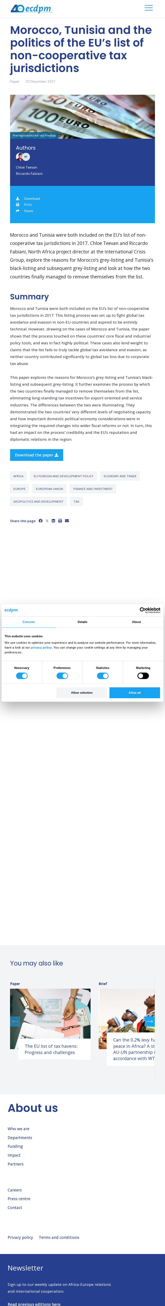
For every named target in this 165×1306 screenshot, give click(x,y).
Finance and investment (93, 489)
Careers (15, 1190)
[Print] (60, 520)
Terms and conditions (59, 1237)
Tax (76, 501)
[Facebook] (40, 520)
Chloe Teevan (26, 167)
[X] (47, 520)
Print (28, 204)
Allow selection (82, 692)
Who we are (18, 1128)
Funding (15, 1146)
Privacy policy (20, 1237)
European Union (49, 489)
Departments (20, 1137)
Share (28, 210)
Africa (18, 476)
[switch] (62, 676)
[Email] (67, 520)
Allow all (135, 692)
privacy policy (41, 647)
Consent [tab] (29, 622)
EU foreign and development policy (63, 476)
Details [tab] (83, 622)
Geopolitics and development (38, 501)
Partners (16, 1164)
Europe (19, 489)
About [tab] (136, 622)
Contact (15, 1207)
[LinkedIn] (53, 520)
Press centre (19, 1198)
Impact (14, 1155)
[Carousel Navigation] (82, 1021)
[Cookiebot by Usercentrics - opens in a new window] (142, 610)
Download (32, 198)
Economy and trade (120, 476)
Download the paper (35, 455)
